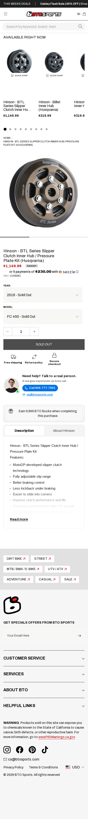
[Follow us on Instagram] (7, 749)
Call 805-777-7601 (42, 387)
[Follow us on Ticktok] (45, 749)
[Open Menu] (5, 14)
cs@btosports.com (40, 394)
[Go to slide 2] (10, 129)
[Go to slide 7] (36, 129)
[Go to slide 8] (41, 129)
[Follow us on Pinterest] (32, 749)
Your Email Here (18, 635)
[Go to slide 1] (5, 129)
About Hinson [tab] (64, 430)
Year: (7, 285)
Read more (19, 519)
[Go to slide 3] (15, 129)
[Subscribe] (79, 636)
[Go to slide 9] (46, 129)
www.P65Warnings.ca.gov (56, 737)
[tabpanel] (44, 482)
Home (7, 138)
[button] (44, 272)
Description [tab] (24, 430)
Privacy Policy (13, 767)
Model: (8, 307)
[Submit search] (80, 26)
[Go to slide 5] (25, 129)
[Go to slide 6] (31, 129)
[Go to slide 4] (20, 129)
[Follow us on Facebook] (19, 749)
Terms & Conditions (43, 767)
